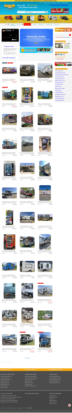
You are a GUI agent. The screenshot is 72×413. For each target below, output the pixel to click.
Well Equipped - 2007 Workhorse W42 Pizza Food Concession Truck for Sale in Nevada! (45, 202)
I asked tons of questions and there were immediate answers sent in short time (9, 49)
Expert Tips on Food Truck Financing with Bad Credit (9, 400)
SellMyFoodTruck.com (53, 400)
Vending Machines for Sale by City (55, 369)
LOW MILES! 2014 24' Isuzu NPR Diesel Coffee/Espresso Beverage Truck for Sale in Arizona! (9, 202)
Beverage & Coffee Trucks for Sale (61, 74)
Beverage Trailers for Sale (29, 382)
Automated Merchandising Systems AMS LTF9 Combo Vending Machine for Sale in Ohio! (9, 251)
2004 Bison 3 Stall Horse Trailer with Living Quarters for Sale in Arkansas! (9, 324)
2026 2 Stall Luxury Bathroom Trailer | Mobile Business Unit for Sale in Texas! (45, 276)
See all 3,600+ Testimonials (8, 57)
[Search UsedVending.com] (70, 35)
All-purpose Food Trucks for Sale (6, 379)
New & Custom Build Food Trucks (6, 376)
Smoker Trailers (58, 90)
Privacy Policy (20, 408)
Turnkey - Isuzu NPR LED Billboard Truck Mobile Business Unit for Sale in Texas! (9, 276)
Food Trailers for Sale (59, 82)
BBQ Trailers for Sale (28, 381)
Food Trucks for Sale (59, 70)
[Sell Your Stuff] (59, 45)
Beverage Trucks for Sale (5, 382)
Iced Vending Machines (59, 100)
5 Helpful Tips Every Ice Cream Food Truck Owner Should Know (11, 397)
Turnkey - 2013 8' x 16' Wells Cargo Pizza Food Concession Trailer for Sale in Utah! (27, 178)
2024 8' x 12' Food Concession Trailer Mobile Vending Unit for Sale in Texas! (9, 129)
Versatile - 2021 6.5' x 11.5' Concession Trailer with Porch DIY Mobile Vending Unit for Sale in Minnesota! (45, 178)
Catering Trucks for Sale (59, 78)
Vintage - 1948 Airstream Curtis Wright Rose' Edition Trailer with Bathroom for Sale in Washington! (9, 349)
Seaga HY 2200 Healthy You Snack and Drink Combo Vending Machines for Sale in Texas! (27, 104)
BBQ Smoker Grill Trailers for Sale (30, 385)
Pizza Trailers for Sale (28, 384)
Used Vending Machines (59, 98)
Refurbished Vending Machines (54, 381)
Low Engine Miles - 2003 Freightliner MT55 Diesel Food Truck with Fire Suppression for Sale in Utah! (9, 80)
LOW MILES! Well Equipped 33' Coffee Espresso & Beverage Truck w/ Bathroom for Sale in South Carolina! (27, 349)
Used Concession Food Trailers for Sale (31, 378)
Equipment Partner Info (53, 397)
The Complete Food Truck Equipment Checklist (8, 395)
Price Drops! (27, 24)
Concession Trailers (59, 84)
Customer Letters (9, 46)
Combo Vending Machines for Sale (55, 378)
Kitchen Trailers (58, 86)
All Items (12, 24)
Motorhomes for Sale (59, 96)
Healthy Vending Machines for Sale (55, 379)
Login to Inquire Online (60, 57)
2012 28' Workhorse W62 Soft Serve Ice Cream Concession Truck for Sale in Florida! (45, 227)
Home (40, 2)
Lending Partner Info (52, 395)
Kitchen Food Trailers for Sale (30, 379)
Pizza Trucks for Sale (4, 385)
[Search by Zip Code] (47, 12)
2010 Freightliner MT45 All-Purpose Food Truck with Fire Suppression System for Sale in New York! (26, 227)
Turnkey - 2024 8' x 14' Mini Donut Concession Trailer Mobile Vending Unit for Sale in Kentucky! (44, 104)
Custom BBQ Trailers (59, 92)
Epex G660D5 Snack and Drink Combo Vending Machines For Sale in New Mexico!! (9, 178)
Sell (23, 5)
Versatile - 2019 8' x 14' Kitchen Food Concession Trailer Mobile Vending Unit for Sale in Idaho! (9, 104)
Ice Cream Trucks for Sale (60, 72)
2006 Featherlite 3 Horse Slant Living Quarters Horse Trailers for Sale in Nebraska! (44, 300)
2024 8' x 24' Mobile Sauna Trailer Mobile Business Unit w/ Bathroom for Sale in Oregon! (9, 300)
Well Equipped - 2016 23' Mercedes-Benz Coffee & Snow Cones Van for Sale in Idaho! (9, 153)
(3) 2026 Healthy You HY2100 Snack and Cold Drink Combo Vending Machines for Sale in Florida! (8, 227)
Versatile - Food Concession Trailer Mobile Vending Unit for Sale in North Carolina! (45, 129)
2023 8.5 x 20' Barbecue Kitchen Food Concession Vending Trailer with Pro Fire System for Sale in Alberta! (27, 129)
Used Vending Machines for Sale (54, 376)
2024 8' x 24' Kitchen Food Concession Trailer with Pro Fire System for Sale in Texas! (27, 153)
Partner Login (51, 398)
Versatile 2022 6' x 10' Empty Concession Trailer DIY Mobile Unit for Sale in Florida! (27, 276)
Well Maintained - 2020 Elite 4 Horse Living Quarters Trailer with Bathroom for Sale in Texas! (27, 325)
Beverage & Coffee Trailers (60, 94)
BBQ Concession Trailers (60, 88)
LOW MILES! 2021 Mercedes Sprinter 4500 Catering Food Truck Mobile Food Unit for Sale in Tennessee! (45, 251)
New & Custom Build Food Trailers (30, 376)
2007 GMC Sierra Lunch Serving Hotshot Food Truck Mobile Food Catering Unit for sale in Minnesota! (26, 251)
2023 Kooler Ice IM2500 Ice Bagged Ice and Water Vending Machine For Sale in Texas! (45, 349)
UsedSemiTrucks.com (53, 403)
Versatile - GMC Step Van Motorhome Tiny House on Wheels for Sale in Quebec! (45, 325)
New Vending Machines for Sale (54, 382)
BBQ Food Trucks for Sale (60, 80)
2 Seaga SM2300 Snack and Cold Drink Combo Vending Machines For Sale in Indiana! (45, 153)
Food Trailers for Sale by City (30, 369)
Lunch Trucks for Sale (59, 76)
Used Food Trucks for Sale (5, 378)
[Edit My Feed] (22, 24)
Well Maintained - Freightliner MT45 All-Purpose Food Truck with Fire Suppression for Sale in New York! (26, 202)
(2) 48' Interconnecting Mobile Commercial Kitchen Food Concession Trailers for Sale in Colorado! (45, 80)
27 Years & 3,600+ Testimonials (59, 5)
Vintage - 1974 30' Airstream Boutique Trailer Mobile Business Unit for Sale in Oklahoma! (27, 80)
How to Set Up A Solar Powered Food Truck (8, 398)
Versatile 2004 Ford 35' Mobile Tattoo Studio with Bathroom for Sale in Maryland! (27, 300)
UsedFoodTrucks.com (53, 401)
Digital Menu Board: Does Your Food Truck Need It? (9, 401)
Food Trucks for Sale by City (6, 369)
